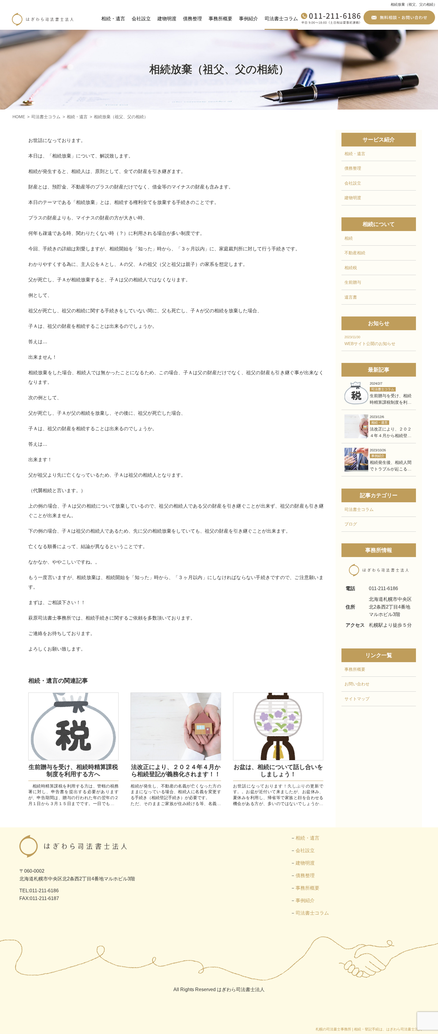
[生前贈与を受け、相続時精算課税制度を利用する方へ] (73, 726)
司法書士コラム (281, 18)
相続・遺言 (113, 18)
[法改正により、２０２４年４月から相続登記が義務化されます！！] (176, 726)
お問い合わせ (356, 683)
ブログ (350, 524)
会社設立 (141, 18)
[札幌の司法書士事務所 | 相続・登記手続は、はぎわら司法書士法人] (42, 19)
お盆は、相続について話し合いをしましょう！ (278, 770)
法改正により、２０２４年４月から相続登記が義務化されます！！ (175, 770)
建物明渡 (166, 18)
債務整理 (192, 18)
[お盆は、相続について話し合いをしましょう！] (278, 726)
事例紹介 (248, 18)
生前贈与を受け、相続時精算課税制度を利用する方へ (73, 770)
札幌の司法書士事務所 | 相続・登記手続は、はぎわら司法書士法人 (369, 1029)
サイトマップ (356, 698)
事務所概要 (220, 18)
